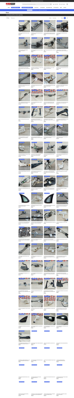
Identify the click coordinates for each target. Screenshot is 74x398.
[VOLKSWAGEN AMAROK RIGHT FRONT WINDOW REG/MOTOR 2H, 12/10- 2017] (62, 370)
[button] (15, 1)
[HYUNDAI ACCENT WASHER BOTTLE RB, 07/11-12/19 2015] (50, 353)
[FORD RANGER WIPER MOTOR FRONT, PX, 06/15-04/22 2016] (24, 370)
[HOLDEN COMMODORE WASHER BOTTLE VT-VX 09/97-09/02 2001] (24, 266)
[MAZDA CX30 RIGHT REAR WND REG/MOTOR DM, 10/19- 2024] (62, 336)
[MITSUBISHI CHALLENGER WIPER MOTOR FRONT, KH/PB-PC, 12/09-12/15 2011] (24, 78)
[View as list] (67, 18)
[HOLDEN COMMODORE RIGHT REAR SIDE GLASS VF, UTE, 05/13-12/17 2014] (50, 319)
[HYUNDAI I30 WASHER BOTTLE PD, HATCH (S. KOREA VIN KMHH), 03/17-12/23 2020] (62, 249)
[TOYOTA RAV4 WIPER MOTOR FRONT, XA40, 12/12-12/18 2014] (62, 232)
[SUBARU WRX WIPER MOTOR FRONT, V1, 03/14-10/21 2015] (50, 43)
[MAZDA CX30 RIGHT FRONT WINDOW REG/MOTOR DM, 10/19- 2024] (37, 336)
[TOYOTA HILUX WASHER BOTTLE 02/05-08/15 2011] (24, 301)
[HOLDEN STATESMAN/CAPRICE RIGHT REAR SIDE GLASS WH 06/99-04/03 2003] (50, 198)
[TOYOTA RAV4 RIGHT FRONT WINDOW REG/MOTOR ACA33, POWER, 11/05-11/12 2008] (50, 130)
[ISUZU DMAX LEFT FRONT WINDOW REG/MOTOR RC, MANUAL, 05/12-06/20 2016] (62, 78)
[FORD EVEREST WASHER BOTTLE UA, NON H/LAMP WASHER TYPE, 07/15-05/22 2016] (37, 60)
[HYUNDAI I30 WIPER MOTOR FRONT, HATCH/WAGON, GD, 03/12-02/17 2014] (62, 353)
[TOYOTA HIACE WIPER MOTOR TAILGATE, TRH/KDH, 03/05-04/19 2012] (37, 43)
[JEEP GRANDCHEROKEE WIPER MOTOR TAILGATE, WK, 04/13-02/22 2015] (37, 353)
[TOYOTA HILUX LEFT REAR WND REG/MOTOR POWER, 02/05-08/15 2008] (37, 181)
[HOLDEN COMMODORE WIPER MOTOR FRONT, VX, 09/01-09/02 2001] (37, 266)
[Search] (50, 4)
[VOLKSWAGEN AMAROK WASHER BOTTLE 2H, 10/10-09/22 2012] (37, 249)
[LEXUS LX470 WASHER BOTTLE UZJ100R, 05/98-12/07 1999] (50, 301)
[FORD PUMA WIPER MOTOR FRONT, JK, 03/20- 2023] (50, 215)
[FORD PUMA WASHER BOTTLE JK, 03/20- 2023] (62, 215)
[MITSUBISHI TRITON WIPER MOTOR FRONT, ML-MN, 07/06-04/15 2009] (62, 60)
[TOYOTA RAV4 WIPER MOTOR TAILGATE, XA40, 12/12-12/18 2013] (50, 147)
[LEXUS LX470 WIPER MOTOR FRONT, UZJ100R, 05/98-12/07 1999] (37, 95)
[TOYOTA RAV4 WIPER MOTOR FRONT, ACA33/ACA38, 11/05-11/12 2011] (37, 301)
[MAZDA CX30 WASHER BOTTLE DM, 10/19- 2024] (50, 336)
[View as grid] (65, 18)
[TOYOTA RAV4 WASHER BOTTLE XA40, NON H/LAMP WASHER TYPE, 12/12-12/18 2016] (24, 130)
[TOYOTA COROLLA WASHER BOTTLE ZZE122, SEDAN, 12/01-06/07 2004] (62, 387)
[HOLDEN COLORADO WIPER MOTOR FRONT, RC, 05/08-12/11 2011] (62, 26)
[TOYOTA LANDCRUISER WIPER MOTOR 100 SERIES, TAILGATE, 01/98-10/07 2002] (50, 78)
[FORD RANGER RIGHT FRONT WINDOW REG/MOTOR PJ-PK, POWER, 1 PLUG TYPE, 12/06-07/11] (50, 112)
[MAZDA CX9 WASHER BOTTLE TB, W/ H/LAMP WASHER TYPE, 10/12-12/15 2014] (50, 60)
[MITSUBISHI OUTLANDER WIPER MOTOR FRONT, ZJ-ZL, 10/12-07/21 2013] (37, 26)
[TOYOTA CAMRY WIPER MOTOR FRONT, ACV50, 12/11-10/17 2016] (24, 249)
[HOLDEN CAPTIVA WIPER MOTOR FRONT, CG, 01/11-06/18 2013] (24, 181)
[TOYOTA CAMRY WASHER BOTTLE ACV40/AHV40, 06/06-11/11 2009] (37, 319)
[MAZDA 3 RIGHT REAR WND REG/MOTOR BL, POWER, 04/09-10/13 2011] (24, 387)
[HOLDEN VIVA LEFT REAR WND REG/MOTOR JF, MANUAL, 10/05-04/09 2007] (37, 232)
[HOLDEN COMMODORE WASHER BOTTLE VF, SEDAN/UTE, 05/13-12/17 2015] (37, 164)
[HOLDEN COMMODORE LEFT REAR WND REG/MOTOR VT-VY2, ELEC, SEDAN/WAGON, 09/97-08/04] (24, 284)
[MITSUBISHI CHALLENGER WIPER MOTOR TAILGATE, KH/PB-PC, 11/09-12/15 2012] (37, 147)
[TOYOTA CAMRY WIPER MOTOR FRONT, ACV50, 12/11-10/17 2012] (37, 78)
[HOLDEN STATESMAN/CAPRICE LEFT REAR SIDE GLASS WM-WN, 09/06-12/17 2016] (50, 387)
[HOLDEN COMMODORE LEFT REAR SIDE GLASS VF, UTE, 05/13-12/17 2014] (62, 319)
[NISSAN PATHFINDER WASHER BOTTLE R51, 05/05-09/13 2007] (24, 164)
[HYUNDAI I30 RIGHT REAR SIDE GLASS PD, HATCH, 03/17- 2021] (24, 319)
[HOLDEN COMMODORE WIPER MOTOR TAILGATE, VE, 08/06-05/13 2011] (62, 147)
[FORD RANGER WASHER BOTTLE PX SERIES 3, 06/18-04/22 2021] (62, 181)
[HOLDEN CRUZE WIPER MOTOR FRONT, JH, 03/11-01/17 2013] (37, 284)
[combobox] (37, 4)
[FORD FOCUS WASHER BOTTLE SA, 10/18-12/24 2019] (62, 164)
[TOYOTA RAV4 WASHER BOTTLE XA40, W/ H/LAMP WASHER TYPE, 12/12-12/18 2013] (24, 147)
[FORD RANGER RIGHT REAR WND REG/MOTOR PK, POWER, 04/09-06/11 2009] (62, 130)
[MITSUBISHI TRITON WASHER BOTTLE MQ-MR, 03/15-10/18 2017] (37, 198)
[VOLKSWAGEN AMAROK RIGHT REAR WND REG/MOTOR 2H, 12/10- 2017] (37, 370)
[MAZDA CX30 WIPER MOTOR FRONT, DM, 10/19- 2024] (24, 112)
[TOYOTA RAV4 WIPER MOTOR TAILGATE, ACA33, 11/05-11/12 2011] (24, 26)
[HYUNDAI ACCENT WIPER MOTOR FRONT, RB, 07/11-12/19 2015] (50, 370)
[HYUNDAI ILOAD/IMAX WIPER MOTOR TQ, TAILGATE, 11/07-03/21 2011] (24, 43)
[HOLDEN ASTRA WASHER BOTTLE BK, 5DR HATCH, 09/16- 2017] (62, 284)
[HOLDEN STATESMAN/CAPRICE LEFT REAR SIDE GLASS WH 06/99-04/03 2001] (24, 198)
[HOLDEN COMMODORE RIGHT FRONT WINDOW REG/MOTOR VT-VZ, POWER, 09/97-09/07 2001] (50, 266)
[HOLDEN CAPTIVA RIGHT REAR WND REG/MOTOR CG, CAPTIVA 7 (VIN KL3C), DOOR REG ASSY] (37, 215)
